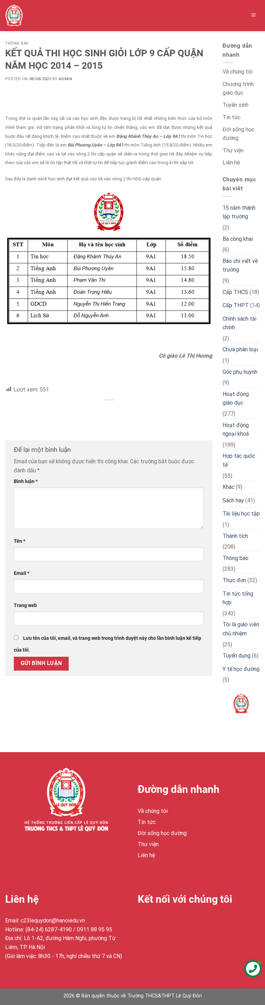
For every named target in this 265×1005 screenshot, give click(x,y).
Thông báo (17, 43)
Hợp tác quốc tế (239, 460)
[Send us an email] (181, 922)
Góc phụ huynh (240, 372)
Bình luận (26, 481)
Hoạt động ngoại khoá (236, 429)
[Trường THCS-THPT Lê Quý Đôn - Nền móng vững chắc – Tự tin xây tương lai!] (19, 15)
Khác (228, 487)
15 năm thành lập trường (239, 212)
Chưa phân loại (240, 349)
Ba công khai (238, 239)
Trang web (25, 605)
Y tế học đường (241, 669)
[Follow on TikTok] (169, 922)
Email (21, 573)
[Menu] (253, 15)
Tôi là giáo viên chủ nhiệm (241, 629)
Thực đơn (234, 580)
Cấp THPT (236, 305)
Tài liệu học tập (241, 513)
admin (65, 79)
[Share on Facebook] (109, 411)
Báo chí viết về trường (240, 265)
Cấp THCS (235, 292)
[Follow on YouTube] (193, 922)
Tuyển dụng (237, 655)
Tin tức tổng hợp (238, 598)
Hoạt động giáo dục (236, 398)
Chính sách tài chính (239, 323)
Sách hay (233, 500)
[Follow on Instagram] (156, 922)
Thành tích (235, 536)
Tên (19, 541)
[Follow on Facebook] (144, 922)
